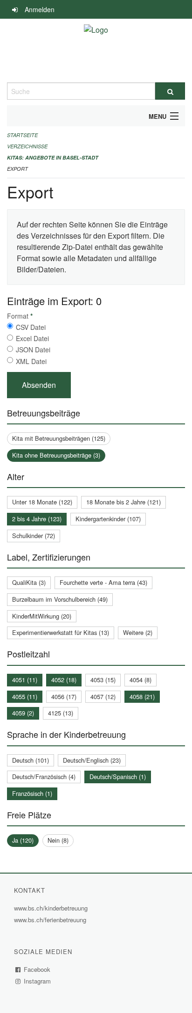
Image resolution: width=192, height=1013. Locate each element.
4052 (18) (63, 679)
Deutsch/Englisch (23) (92, 760)
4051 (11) (24, 679)
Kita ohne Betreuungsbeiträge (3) (56, 455)
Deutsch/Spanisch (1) (117, 776)
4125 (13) (60, 712)
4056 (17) (63, 696)
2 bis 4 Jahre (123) (37, 518)
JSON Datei (33, 349)
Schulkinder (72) (33, 535)
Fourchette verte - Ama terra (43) (103, 582)
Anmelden (40, 9)
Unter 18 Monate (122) (42, 501)
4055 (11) (24, 696)
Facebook (37, 969)
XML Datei (31, 361)
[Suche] (170, 91)
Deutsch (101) (30, 760)
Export (17, 168)
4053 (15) (103, 679)
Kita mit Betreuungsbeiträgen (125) (58, 438)
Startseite (22, 134)
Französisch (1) (32, 793)
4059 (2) (23, 712)
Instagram (37, 981)
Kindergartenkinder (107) (108, 518)
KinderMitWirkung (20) (41, 616)
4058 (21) (142, 696)
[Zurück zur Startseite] (96, 50)
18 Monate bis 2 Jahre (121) (123, 501)
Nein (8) (58, 840)
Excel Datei (32, 338)
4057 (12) (103, 696)
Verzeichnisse (27, 146)
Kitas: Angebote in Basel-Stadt (52, 157)
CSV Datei (31, 327)
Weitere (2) (137, 632)
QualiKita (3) (29, 582)
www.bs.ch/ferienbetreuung (51, 919)
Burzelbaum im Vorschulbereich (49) (60, 599)
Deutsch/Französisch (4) (43, 776)
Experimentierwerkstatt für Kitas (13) (60, 632)
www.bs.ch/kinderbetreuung (52, 908)
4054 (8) (140, 679)
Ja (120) (23, 840)
